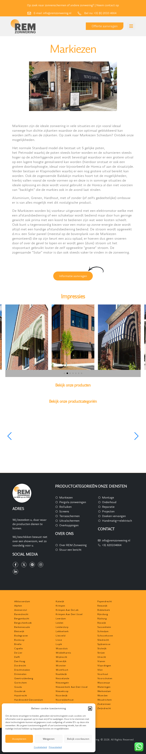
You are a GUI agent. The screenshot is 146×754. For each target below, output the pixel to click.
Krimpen (60, 605)
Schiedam (103, 631)
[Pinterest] (32, 564)
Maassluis (62, 648)
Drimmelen (20, 674)
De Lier (18, 652)
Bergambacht (21, 618)
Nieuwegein (62, 682)
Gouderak (20, 691)
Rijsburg (102, 618)
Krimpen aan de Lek (67, 609)
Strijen (101, 652)
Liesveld (60, 635)
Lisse (59, 639)
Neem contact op (107, 5)
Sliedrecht (103, 639)
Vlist (100, 669)
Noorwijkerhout (65, 699)
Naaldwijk (61, 674)
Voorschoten (104, 678)
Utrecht (101, 656)
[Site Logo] (23, 26)
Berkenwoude (22, 627)
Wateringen (104, 686)
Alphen (18, 605)
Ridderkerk (103, 609)
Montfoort (62, 669)
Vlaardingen (104, 665)
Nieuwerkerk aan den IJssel (72, 686)
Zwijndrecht (104, 708)
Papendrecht (104, 601)
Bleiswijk (19, 631)
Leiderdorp (62, 627)
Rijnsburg (102, 614)
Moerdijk (61, 661)
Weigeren (48, 738)
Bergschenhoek (23, 622)
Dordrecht (20, 665)
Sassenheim (104, 627)
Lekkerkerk (62, 631)
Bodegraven (21, 635)
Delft (17, 656)
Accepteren (19, 738)
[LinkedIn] (15, 571)
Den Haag (19, 661)
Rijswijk (101, 622)
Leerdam (61, 618)
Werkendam (104, 691)
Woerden (102, 695)
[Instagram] (40, 564)
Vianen (101, 661)
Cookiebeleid (40, 747)
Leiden (59, 622)
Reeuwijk (102, 605)
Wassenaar (103, 682)
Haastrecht (20, 695)
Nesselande (62, 678)
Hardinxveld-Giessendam (28, 699)
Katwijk (60, 601)
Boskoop (19, 639)
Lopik (59, 644)
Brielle (17, 644)
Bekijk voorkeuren (78, 738)
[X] (24, 564)
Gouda (18, 686)
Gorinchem (20, 682)
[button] (90, 708)
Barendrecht (21, 614)
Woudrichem (104, 699)
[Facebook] (15, 564)
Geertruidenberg (23, 678)
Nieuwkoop (62, 691)
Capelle (18, 648)
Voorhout (102, 674)
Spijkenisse (103, 644)
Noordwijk (61, 695)
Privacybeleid (55, 747)
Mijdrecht (61, 656)
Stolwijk (102, 648)
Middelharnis (63, 652)
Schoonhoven (105, 635)
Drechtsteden (22, 669)
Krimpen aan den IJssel (69, 614)
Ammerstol (20, 609)
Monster (61, 665)
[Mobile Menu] (131, 26)
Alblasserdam (22, 601)
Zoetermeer (104, 704)
